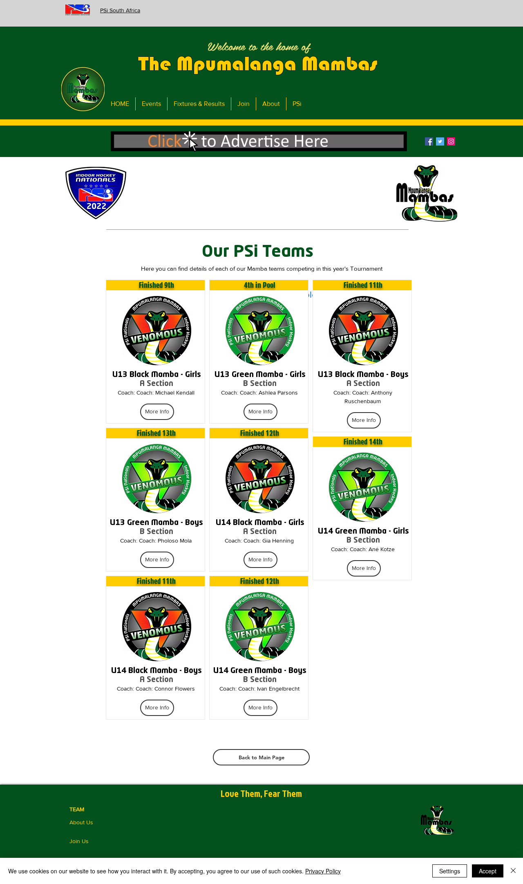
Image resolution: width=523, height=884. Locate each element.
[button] (258, 141)
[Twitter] (440, 141)
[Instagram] (451, 141)
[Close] (513, 870)
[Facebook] (429, 141)
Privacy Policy (323, 871)
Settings (449, 871)
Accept (487, 871)
